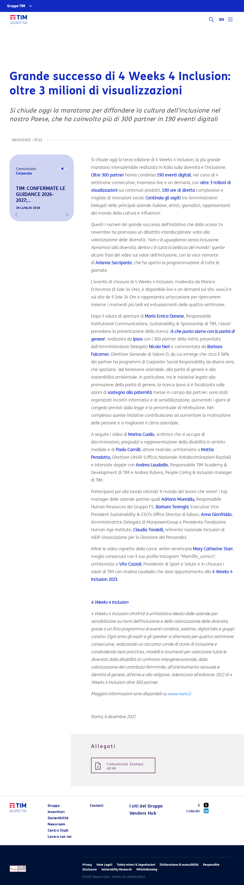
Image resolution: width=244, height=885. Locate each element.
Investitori (56, 812)
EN (221, 19)
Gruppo (54, 806)
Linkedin (193, 811)
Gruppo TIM (16, 6)
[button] (16, 214)
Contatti (97, 806)
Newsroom (56, 824)
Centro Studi (58, 830)
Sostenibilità (58, 818)
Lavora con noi (60, 837)
